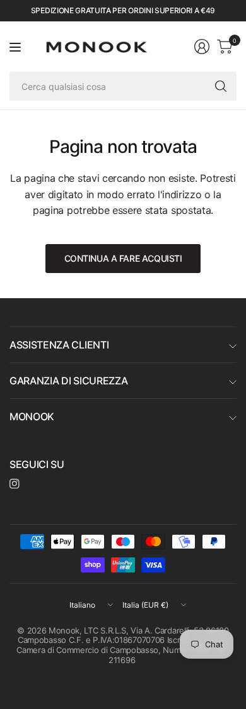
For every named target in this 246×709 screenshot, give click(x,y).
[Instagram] (14, 484)
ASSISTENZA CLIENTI (58, 344)
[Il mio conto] (201, 46)
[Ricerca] (221, 86)
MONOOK (31, 416)
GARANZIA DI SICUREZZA (68, 380)
